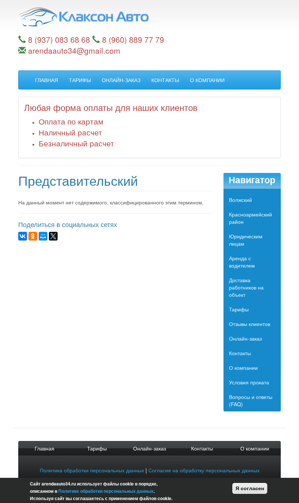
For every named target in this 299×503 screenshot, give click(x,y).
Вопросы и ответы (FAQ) (250, 400)
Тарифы (80, 80)
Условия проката (249, 382)
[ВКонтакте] (22, 236)
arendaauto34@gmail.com (74, 50)
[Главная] (149, 17)
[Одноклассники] (32, 236)
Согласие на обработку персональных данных (204, 470)
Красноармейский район (250, 218)
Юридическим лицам (246, 240)
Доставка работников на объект (246, 287)
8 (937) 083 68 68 (59, 39)
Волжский (240, 199)
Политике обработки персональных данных (106, 491)
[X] (53, 236)
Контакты (165, 80)
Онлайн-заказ (121, 80)
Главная (46, 80)
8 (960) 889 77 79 (133, 39)
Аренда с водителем (242, 261)
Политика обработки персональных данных (92, 470)
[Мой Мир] (43, 236)
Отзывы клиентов (249, 323)
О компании (207, 80)
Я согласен (250, 488)
